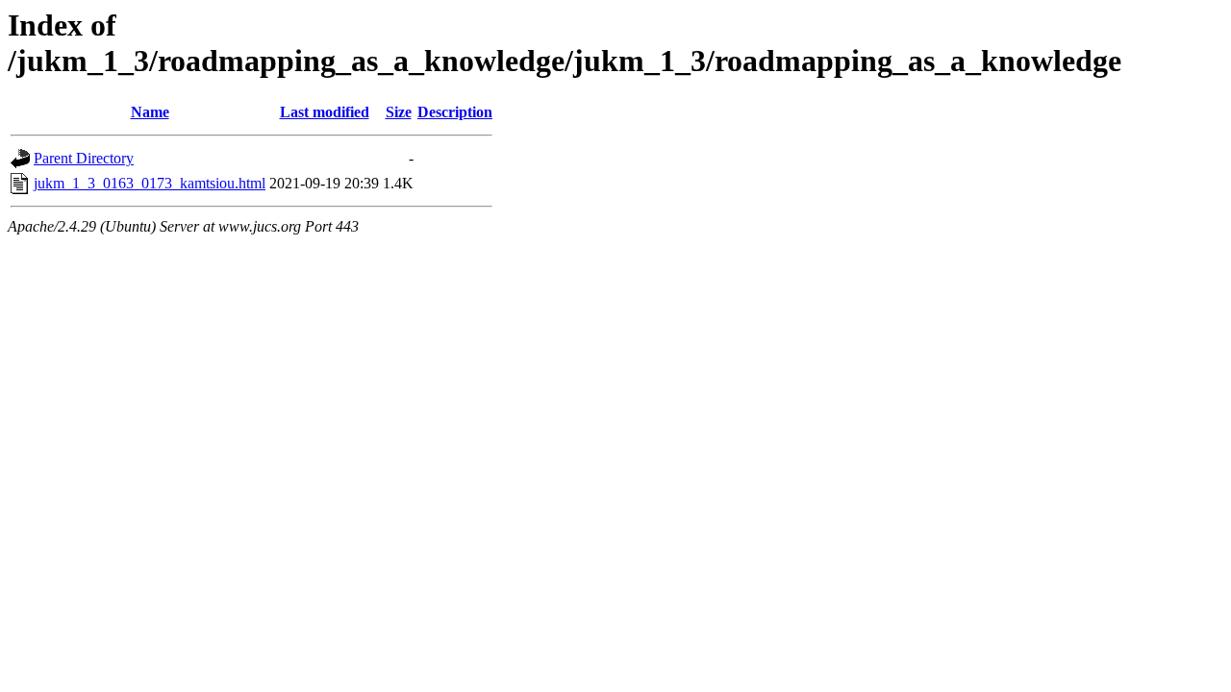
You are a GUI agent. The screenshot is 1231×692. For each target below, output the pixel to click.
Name (150, 112)
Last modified (324, 112)
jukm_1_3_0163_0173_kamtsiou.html (149, 183)
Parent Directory (84, 158)
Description (454, 112)
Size (399, 112)
